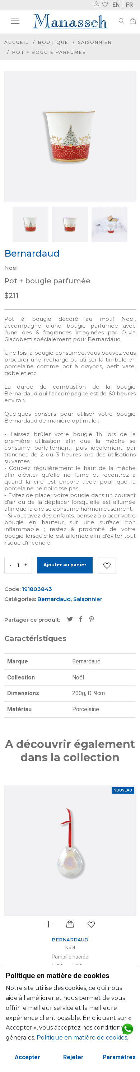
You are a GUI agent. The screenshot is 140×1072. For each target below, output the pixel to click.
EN (116, 4)
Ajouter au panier (65, 564)
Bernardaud (54, 599)
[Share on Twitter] (70, 620)
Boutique (53, 42)
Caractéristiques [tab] (35, 638)
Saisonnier (95, 42)
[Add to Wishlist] (107, 565)
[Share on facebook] (81, 620)
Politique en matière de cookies (82, 1037)
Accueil (16, 42)
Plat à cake (88, 957)
